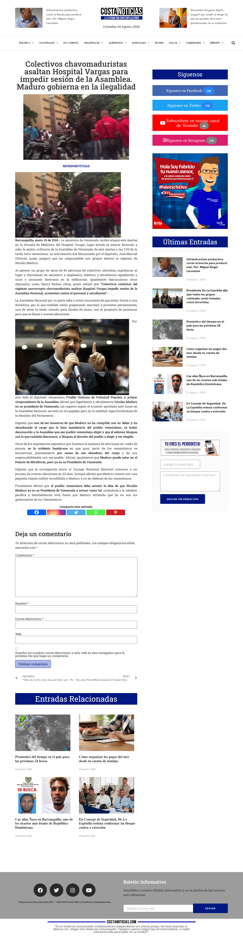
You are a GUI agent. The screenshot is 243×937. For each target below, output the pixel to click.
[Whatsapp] (95, 512)
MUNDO (159, 42)
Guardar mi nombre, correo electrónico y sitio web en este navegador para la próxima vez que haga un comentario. (70, 654)
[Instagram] (56, 512)
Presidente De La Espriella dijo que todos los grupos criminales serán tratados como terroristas (207, 296)
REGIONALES (92, 42)
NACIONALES (46, 42)
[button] (233, 43)
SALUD (173, 42)
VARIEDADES (193, 42)
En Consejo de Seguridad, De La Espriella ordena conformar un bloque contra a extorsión (107, 823)
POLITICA (24, 42)
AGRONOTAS (116, 42)
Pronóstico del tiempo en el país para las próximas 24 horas (42, 758)
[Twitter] (76, 512)
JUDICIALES (139, 42)
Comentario (24, 555)
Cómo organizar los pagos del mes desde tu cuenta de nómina (104, 758)
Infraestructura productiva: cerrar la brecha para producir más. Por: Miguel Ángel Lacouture (206, 265)
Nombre (22, 603)
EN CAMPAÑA (71, 42)
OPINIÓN (215, 42)
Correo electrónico (29, 618)
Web (18, 633)
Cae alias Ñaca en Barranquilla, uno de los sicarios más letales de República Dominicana (44, 823)
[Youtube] (88, 890)
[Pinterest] (115, 512)
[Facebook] (36, 512)
